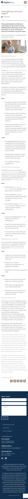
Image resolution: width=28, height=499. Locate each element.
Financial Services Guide (8, 424)
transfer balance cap (16, 179)
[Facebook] (6, 458)
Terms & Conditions (7, 431)
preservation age (6, 65)
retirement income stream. (9, 172)
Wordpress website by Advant (14, 495)
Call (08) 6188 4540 (6, 436)
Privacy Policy (6, 427)
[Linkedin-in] (2, 458)
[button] (25, 2)
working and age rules (17, 247)
